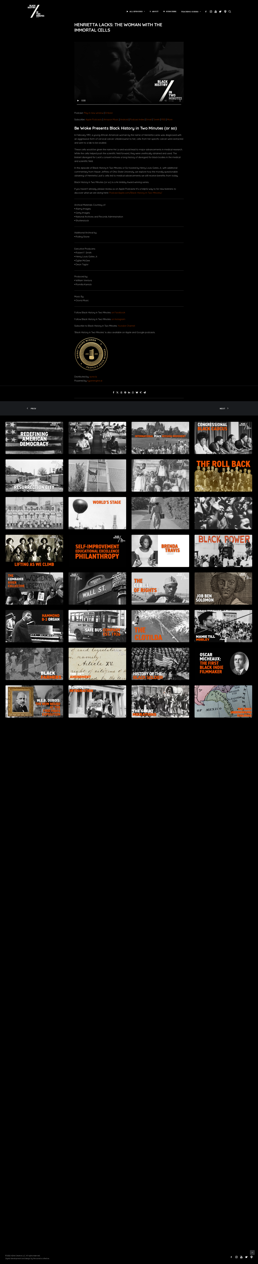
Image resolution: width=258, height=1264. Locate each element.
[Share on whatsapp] (133, 392)
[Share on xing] (140, 392)
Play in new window (93, 112)
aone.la (93, 376)
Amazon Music (111, 119)
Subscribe (171, 11)
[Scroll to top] (252, 1252)
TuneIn (156, 119)
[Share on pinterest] (125, 392)
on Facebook (118, 312)
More (169, 119)
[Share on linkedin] (129, 392)
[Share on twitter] (117, 392)
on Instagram (118, 319)
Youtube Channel (126, 325)
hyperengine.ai (94, 380)
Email (149, 119)
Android (124, 119)
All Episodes (136, 11)
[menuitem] (136, 11)
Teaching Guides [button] (189, 11)
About (155, 11)
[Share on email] (144, 392)
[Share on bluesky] (137, 392)
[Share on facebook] (113, 392)
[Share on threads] (121, 392)
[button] (206, 11)
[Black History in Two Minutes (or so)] (36, 11)
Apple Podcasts (94, 119)
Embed (108, 112)
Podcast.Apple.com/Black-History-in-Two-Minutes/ (135, 192)
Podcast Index (137, 119)
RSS (163, 119)
